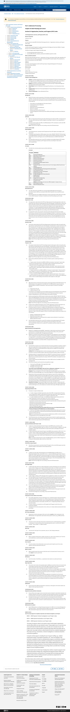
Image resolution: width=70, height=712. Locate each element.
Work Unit (16, 61)
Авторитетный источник (21, 700)
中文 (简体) (44, 679)
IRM (12, 13)
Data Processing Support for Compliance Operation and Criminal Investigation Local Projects (15, 76)
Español (43, 676)
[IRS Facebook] (57, 706)
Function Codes (13, 36)
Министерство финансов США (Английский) (60, 679)
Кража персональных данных (35, 681)
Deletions (16, 51)
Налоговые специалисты (54, 6)
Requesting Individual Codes (17, 44)
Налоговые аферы (32, 683)
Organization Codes (14, 35)
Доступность (63, 710)
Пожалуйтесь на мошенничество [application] (52, 9)
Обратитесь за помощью (9, 690)
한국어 (43, 683)
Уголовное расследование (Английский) (34, 690)
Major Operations (17, 67)
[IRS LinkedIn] (63, 706)
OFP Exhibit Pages (15, 53)
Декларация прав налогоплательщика (21, 677)
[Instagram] (61, 706)
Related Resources (15, 33)
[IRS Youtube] (65, 706)
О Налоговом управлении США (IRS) (9, 677)
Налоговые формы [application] (40, 9)
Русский (45, 6)
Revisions (12, 39)
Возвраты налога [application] (17, 9)
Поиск (65, 10)
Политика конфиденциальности (53, 710)
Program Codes (13, 38)
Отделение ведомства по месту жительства (9, 693)
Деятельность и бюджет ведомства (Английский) (8, 684)
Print (62, 668)
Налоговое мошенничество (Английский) (34, 686)
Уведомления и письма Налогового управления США (35, 679)
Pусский (43, 685)
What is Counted (17, 62)
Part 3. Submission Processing (19, 13)
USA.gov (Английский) (59, 689)
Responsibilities (15, 31)
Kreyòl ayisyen (44, 690)
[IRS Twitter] (59, 706)
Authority (14, 29)
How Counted (17, 63)
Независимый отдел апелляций (20, 686)
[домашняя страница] (7, 6)
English (43, 692)
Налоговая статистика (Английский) (8, 688)
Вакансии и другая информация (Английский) (9, 681)
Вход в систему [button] (62, 6)
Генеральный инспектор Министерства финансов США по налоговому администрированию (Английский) (60, 684)
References (16, 66)
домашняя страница (7, 13)
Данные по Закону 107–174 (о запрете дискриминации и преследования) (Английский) (22, 696)
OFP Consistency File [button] (14, 43)
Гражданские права (20, 688)
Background (14, 28)
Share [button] (55, 668)
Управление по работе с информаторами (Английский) (34, 694)
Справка (35, 6)
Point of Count (17, 59)
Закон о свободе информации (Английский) (22, 691)
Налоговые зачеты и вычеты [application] (28, 9)
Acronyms (14, 32)
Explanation (16, 68)
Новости (40, 6)
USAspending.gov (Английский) (58, 692)
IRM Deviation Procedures (15, 73)
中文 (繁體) (44, 681)
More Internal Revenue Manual (45, 664)
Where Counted (17, 65)
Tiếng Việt (44, 687)
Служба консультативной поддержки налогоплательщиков (22, 682)
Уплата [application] (10, 9)
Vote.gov (56, 694)
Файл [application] (6, 9)
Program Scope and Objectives (16, 27)
